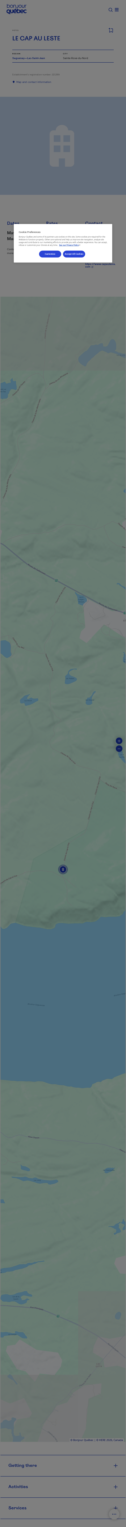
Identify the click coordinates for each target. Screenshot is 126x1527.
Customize (50, 254)
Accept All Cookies (74, 254)
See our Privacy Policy (70, 245)
